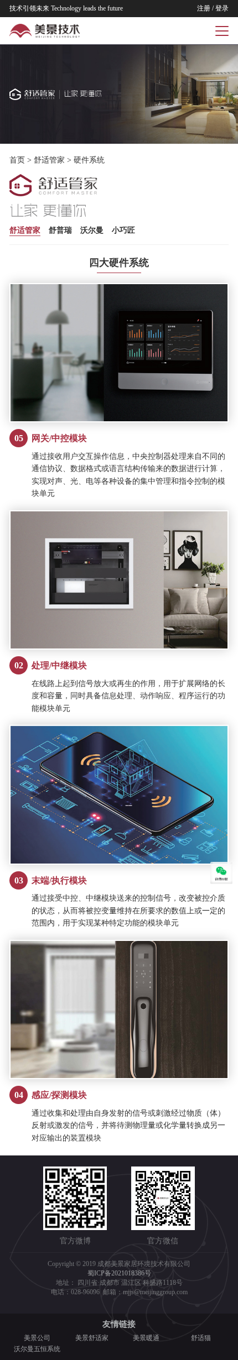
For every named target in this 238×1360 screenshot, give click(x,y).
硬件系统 (89, 160)
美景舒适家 (91, 1338)
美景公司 (37, 1338)
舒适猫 (201, 1338)
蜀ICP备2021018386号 (119, 1273)
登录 (222, 8)
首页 (17, 160)
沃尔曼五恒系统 (37, 1349)
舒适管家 (49, 160)
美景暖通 (146, 1338)
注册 (203, 8)
